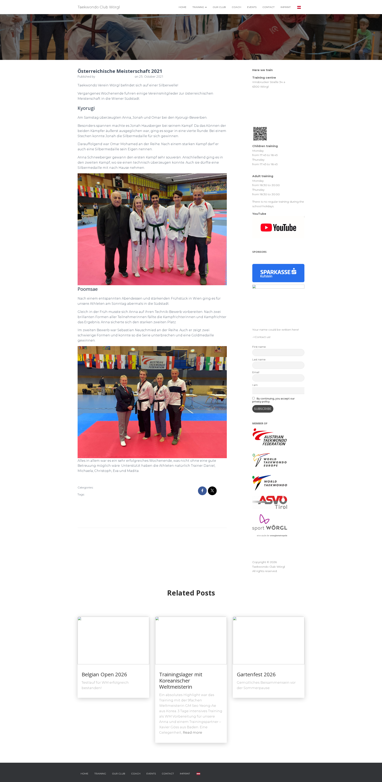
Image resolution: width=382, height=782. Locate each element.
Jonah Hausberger (119, 501)
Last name (259, 359)
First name (259, 346)
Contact (268, 7)
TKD (143, 520)
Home (182, 7)
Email (255, 372)
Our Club (219, 7)
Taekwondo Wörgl (126, 520)
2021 (89, 494)
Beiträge (103, 487)
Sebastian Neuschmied (111, 514)
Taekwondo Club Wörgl (95, 520)
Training (198, 7)
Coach (236, 7)
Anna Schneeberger (109, 494)
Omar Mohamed (90, 507)
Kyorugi (139, 501)
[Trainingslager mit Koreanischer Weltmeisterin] (191, 640)
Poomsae (86, 514)
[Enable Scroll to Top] (374, 774)
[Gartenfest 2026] (268, 640)
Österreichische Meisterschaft (124, 507)
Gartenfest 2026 (256, 674)
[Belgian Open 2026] (113, 640)
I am (255, 385)
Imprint (286, 7)
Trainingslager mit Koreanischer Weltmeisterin (180, 680)
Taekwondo (137, 514)
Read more (192, 732)
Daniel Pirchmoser (91, 501)
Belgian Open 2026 (104, 674)
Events (251, 7)
